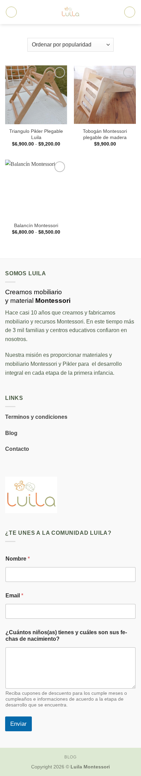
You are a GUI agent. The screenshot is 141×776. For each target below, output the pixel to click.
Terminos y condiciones (36, 417)
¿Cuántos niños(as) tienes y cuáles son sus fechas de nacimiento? (66, 635)
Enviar (18, 724)
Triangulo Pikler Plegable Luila (36, 134)
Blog (11, 433)
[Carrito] (129, 12)
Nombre (17, 559)
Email (14, 595)
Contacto (17, 449)
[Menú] (11, 12)
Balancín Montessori (36, 225)
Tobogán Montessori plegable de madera (105, 134)
